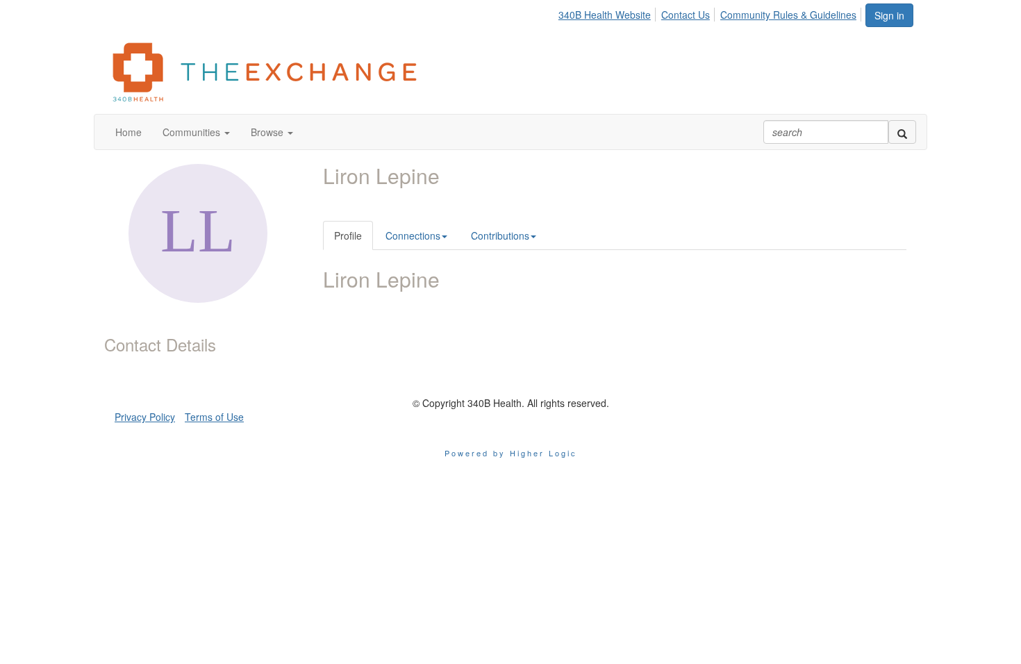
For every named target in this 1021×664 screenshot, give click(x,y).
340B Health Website (604, 15)
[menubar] (711, 12)
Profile (348, 235)
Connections (412, 235)
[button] (196, 132)
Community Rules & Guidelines (788, 15)
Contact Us (685, 15)
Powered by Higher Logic (511, 452)
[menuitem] (608, 12)
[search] (902, 132)
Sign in (889, 15)
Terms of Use (214, 417)
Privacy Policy (145, 417)
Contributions (500, 235)
